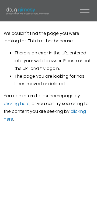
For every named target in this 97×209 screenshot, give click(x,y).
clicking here (17, 103)
